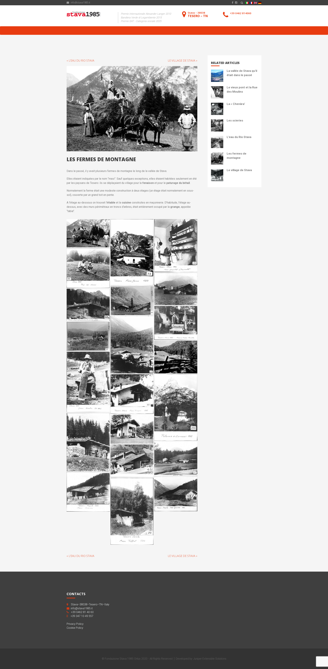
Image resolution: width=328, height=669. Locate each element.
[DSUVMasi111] (175, 494)
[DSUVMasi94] (175, 245)
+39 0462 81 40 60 (82, 612)
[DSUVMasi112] (132, 511)
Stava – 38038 (198, 14)
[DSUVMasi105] (175, 407)
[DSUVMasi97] (132, 300)
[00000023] (88, 233)
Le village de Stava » (182, 60)
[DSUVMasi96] (175, 289)
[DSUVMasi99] (175, 323)
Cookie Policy (75, 627)
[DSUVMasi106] (88, 442)
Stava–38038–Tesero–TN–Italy (90, 604)
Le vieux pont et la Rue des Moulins (242, 89)
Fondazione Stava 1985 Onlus (123, 658)
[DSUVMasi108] (175, 458)
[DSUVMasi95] (88, 268)
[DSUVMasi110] (88, 492)
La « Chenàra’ (236, 104)
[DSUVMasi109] (132, 461)
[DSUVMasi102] (175, 357)
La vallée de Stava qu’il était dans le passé (242, 73)
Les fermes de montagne (236, 155)
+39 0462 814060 (240, 13)
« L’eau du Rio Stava (80, 60)
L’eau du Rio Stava (239, 137)
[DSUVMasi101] (88, 336)
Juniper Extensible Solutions (209, 658)
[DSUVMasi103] (88, 382)
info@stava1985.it (80, 2)
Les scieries (235, 120)
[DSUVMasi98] (88, 305)
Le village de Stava (239, 170)
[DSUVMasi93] (132, 252)
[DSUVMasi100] (132, 344)
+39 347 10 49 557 (82, 616)
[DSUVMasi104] (132, 394)
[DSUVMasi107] (132, 429)
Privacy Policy (75, 624)
